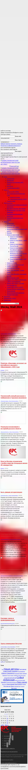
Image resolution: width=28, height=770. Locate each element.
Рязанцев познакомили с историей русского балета (11, 428)
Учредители (10, 179)
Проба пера (10, 223)
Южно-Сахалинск (7, 673)
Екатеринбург (21, 671)
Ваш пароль (18, 140)
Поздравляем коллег (13, 268)
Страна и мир (11, 201)
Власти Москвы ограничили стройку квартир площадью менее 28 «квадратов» (14, 463)
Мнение (9, 233)
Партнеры (7, 296)
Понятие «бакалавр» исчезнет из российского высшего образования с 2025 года (13, 365)
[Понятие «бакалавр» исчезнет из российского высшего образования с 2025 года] (13, 360)
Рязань (24, 684)
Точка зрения (11, 291)
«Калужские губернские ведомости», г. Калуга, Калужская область (12, 575)
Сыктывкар (22, 669)
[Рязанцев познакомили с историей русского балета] (13, 423)
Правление (10, 180)
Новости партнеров (13, 235)
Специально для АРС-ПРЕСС (18, 199)
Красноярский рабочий (10, 678)
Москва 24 (2, 468)
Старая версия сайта (13, 188)
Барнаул (3, 682)
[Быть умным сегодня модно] (13, 489)
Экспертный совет (12, 295)
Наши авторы (11, 668)
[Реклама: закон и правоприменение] (13, 615)
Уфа (2, 669)
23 (7, 721)
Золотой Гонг (11, 225)
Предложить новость (8, 748)
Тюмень (22, 686)
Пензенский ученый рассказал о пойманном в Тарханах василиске (14, 397)
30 (7, 723)
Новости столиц (15, 197)
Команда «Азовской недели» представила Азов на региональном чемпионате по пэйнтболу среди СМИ (12, 327)
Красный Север (18, 673)
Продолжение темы (13, 278)
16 (7, 718)
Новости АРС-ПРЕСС (13, 192)
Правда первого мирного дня (12, 572)
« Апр (2, 725)
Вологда (4, 684)
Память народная (12, 266)
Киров (9, 675)
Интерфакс (2, 370)
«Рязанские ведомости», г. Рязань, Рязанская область (10, 431)
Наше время (10, 684)
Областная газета (22, 675)
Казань (12, 675)
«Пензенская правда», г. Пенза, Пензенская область (9, 401)
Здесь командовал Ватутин (11, 643)
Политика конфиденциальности (11, 145)
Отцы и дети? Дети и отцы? (15, 265)
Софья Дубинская (13, 678)
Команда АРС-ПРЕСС (13, 227)
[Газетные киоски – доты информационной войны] (13, 531)
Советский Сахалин (10, 671)
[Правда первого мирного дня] (13, 569)
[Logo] (14, 170)
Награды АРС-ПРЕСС (10, 298)
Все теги (14, 688)
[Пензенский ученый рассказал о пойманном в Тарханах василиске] (13, 392)
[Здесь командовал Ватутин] (13, 640)
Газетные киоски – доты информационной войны (10, 535)
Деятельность (8, 203)
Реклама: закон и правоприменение (8, 619)
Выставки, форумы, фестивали (16, 208)
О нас (5, 177)
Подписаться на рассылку (9, 751)
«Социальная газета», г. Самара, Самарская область (9, 495)
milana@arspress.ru (10, 763)
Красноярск (18, 684)
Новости (6, 190)
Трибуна (16, 675)
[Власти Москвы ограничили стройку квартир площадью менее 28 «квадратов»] (13, 458)
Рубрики (6, 222)
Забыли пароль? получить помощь (11, 144)
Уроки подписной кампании (15, 293)
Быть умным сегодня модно (11, 492)
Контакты (10, 186)
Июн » (7, 725)
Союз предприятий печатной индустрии (8, 623)
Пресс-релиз (22, 682)
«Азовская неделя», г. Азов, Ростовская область (8, 333)
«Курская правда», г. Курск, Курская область (8, 646)
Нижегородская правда (20, 680)
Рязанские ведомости (11, 682)
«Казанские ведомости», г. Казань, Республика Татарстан (10, 539)
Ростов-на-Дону (9, 686)
